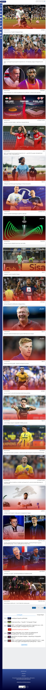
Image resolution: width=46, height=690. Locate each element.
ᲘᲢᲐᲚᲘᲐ (43, 272)
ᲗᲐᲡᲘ (44, 59)
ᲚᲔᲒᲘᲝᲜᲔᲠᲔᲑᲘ (42, 450)
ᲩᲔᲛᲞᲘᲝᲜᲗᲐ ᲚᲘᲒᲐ (41, 540)
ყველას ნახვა (24, 644)
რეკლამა (23, 673)
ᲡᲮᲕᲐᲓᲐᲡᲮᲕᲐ (42, 241)
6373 (43, 607)
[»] (45, 608)
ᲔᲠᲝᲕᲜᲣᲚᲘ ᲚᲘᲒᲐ (42, 211)
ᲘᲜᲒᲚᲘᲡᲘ (43, 181)
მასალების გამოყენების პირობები (23, 679)
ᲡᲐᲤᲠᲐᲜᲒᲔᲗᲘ (42, 90)
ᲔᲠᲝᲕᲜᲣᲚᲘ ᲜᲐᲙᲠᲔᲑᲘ (41, 120)
